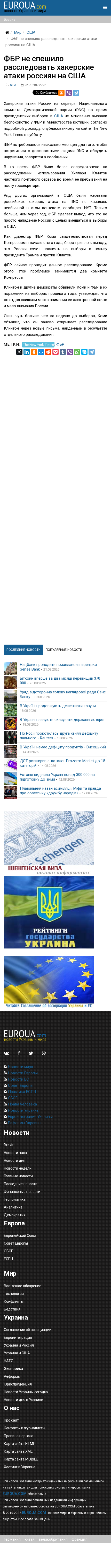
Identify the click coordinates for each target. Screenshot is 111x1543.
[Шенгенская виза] (55, 843)
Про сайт (11, 1420)
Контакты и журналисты (24, 1428)
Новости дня (14, 1160)
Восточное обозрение (22, 1286)
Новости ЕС (18, 1079)
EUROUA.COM (15, 1494)
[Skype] (84, 352)
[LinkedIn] (26, 352)
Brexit (8, 1145)
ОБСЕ (12, 1098)
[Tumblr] (63, 352)
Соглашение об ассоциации (27, 1330)
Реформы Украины (24, 1123)
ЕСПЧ (8, 1259)
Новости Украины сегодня (26, 1392)
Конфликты (13, 1301)
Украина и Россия (19, 1345)
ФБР (60, 344)
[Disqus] (55, 420)
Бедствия (12, 1309)
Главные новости (18, 1176)
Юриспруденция (18, 1384)
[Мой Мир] (41, 352)
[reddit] (48, 352)
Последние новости (20, 1184)
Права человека (22, 1104)
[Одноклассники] (61, 93)
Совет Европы (20, 1085)
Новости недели (17, 1168)
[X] (19, 352)
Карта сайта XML (18, 1451)
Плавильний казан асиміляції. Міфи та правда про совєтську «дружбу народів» (60, 790)
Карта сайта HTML (19, 1444)
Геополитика (15, 1199)
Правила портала (18, 1436)
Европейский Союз (20, 1235)
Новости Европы (22, 1073)
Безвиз (9, 20)
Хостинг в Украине (19, 1467)
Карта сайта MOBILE (21, 1459)
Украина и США (17, 1353)
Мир (17, 32)
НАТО (8, 1361)
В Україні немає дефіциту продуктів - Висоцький (63, 747)
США (31, 32)
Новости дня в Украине (23, 1400)
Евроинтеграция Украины (30, 1116)
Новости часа (15, 1153)
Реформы (12, 1376)
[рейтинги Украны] (55, 912)
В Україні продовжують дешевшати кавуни (58, 706)
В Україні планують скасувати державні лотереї (62, 719)
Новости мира (20, 1066)
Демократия (15, 1215)
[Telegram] (76, 93)
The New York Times (38, 344)
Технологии (14, 1294)
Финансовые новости (22, 1192)
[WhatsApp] (77, 352)
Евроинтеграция (18, 1337)
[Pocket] (55, 352)
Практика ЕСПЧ (21, 1091)
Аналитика (13, 1207)
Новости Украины (23, 1110)
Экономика (13, 1369)
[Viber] (69, 93)
